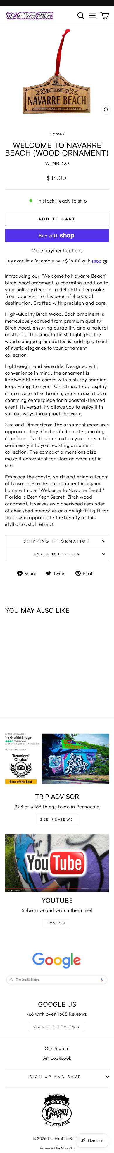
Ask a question (57, 554)
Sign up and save (56, 1076)
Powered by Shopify (57, 1148)
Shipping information (57, 541)
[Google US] (57, 967)
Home (55, 134)
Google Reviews (57, 1027)
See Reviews (57, 819)
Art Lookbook (57, 1058)
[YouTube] (57, 863)
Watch (57, 923)
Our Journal (57, 1048)
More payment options (57, 250)
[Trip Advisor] (57, 759)
